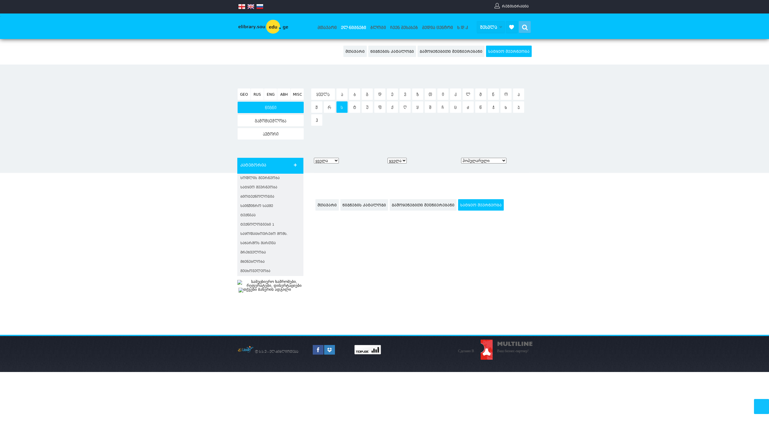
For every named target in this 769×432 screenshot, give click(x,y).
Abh (284, 95)
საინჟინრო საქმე (256, 206)
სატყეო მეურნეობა (509, 52)
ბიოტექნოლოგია (257, 197)
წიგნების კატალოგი (392, 52)
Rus (257, 95)
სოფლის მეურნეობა (260, 178)
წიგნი (270, 108)
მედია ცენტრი (437, 28)
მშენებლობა (252, 262)
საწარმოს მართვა (258, 243)
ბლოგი (378, 28)
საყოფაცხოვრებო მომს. (264, 234)
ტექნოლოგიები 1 (257, 224)
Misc (297, 95)
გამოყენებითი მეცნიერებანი (451, 52)
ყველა (323, 94)
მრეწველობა (253, 252)
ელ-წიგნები (353, 28)
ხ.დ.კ (462, 28)
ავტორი (270, 134)
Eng (271, 95)
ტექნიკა (248, 215)
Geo (244, 95)
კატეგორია (253, 166)
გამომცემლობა (270, 121)
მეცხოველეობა (255, 271)
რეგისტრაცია (515, 6)
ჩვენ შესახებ (404, 28)
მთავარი (327, 28)
